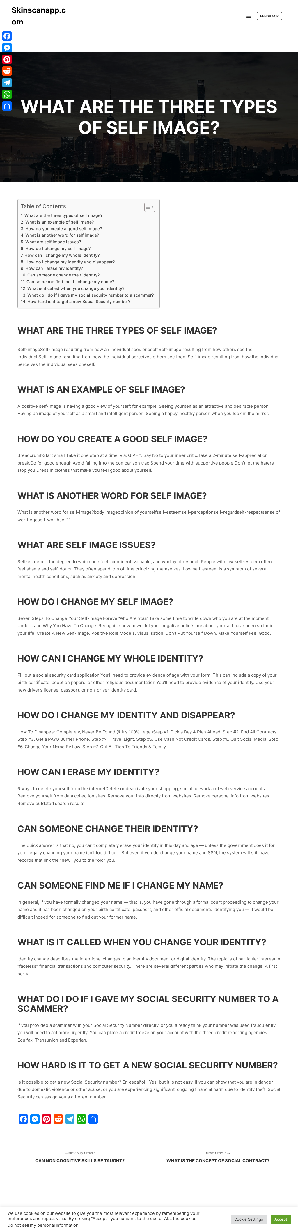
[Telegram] (7, 82)
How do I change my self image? (58, 248)
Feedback (269, 16)
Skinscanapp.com (39, 16)
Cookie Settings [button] (248, 1219)
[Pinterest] (7, 59)
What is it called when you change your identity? (75, 288)
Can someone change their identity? (63, 274)
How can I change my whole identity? (62, 255)
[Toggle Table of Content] (147, 207)
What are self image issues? (53, 241)
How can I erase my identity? (54, 268)
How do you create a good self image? (63, 228)
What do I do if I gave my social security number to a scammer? (90, 295)
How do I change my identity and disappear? (70, 261)
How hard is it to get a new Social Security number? (78, 301)
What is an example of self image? (59, 221)
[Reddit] (7, 71)
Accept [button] (280, 1219)
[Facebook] (7, 36)
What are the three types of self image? (63, 215)
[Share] (7, 106)
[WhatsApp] (7, 94)
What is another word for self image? (62, 235)
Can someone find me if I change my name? (70, 281)
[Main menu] (249, 16)
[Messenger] (7, 48)
